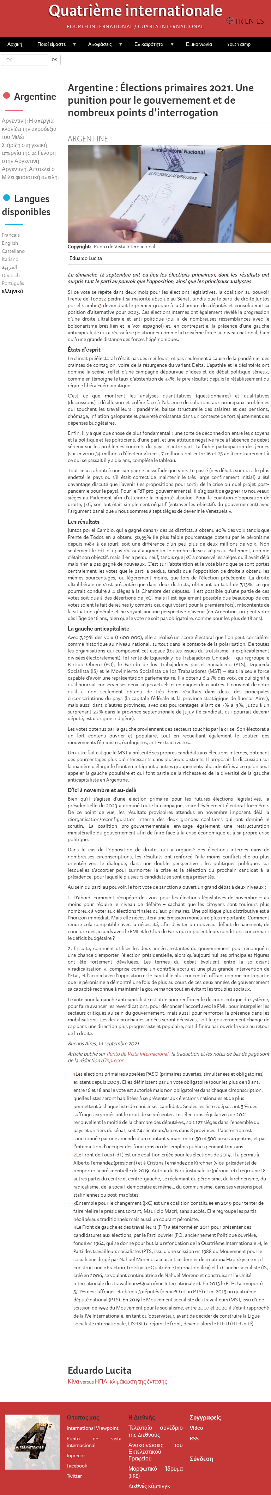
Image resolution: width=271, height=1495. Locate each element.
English (10, 243)
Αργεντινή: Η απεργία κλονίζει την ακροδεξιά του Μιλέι (29, 129)
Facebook (77, 1466)
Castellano (13, 251)
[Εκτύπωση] (194, 1342)
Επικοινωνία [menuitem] (199, 44)
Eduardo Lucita (86, 258)
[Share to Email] (179, 67)
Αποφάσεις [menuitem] (96, 47)
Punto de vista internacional (94, 1441)
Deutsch (11, 275)
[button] (189, 67)
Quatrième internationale (136, 12)
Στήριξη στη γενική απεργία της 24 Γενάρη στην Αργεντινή (29, 153)
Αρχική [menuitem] (14, 44)
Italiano (10, 259)
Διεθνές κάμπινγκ (149, 1486)
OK (54, 59)
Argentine (88, 139)
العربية (9, 267)
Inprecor (114, 1060)
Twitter (74, 1476)
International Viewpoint (93, 1428)
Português (13, 283)
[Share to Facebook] (149, 67)
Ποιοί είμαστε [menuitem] (48, 47)
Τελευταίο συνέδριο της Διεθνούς (155, 1431)
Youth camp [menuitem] (239, 44)
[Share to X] (159, 67)
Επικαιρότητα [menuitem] (145, 47)
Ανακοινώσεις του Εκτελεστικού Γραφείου (155, 1452)
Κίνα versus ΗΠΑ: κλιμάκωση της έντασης (117, 1382)
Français (11, 235)
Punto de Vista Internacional (138, 1054)
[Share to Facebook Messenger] (169, 67)
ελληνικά (12, 291)
